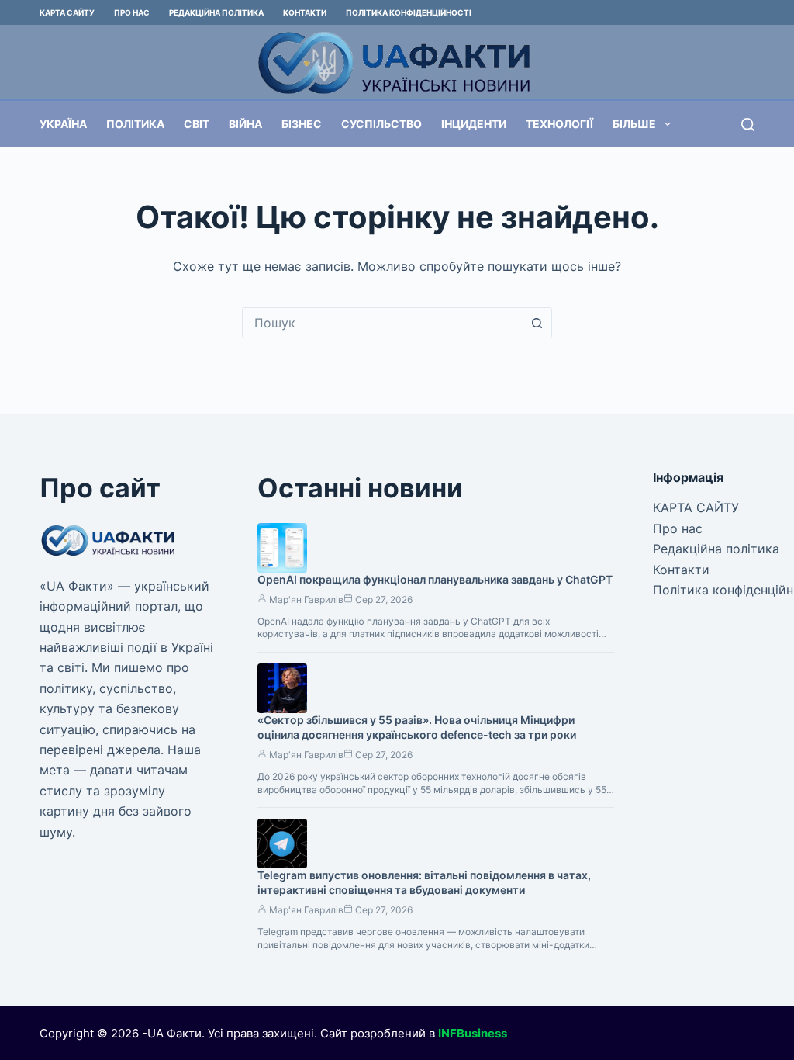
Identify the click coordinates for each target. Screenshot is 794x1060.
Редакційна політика (216, 12)
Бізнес (301, 123)
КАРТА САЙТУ (67, 12)
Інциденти (473, 123)
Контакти (304, 12)
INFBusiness (472, 1033)
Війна (245, 123)
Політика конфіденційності (408, 12)
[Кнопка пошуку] (536, 323)
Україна (63, 123)
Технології (559, 123)
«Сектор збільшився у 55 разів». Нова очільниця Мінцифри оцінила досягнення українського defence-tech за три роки (416, 727)
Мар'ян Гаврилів (306, 599)
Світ (196, 123)
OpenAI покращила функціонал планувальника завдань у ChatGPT (435, 579)
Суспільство (381, 123)
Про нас (132, 12)
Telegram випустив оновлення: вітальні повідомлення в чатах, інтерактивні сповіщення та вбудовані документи (424, 882)
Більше (634, 123)
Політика (135, 123)
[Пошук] (747, 124)
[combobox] (382, 322)
